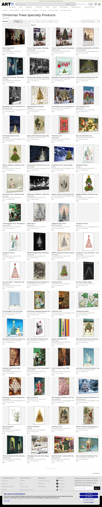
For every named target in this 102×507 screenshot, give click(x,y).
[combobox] (40, 4)
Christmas (43, 10)
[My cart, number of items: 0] (99, 4)
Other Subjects (14, 10)
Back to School (25, 10)
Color (45, 21)
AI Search (73, 4)
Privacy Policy (7, 500)
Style (39, 21)
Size (10, 21)
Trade (90, 4)
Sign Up (97, 488)
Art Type (32, 21)
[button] (51, 1)
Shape (25, 21)
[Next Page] (80, 21)
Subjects (5, 10)
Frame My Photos (89, 7)
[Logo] (7, 4)
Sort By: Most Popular (88, 21)
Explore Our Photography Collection (51, 1)
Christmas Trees (53, 10)
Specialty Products (65, 10)
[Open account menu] (85, 4)
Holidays (35, 10)
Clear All (33, 24)
